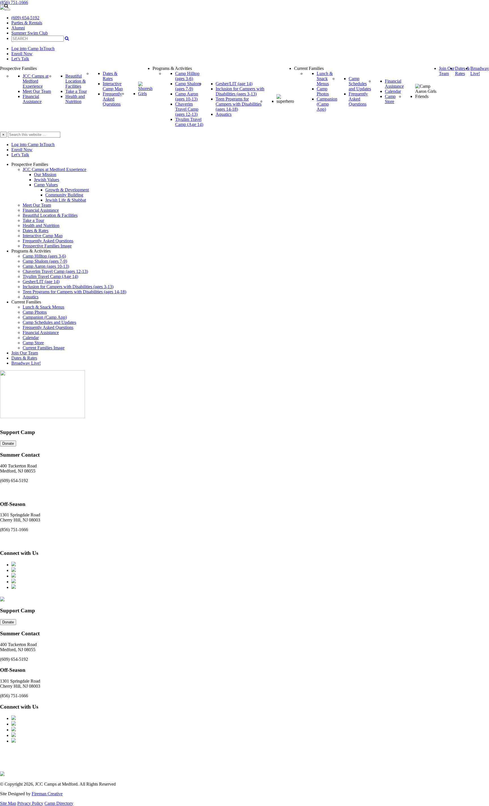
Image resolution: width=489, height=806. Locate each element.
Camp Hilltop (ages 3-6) (44, 256)
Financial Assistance (41, 210)
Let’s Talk (20, 58)
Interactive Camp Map (43, 235)
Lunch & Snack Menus (43, 307)
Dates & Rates (35, 230)
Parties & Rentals (26, 22)
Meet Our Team (37, 205)
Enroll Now (22, 53)
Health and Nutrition (41, 225)
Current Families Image (44, 347)
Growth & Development (67, 189)
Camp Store (33, 342)
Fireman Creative (47, 793)
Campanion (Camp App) (45, 317)
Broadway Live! (26, 363)
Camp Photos (35, 312)
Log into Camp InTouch (33, 48)
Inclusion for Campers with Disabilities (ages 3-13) (68, 286)
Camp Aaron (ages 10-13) (46, 266)
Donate (8, 443)
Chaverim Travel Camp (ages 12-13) (55, 271)
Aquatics (30, 296)
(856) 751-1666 (14, 2)
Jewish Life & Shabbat (65, 200)
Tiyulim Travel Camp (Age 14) (50, 276)
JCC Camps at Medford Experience (54, 169)
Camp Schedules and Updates (49, 322)
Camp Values (46, 184)
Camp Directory (58, 803)
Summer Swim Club (29, 33)
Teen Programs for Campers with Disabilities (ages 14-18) (74, 291)
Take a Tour (33, 220)
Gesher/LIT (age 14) (41, 281)
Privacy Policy (30, 803)
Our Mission (45, 174)
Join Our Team (24, 352)
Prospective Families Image (47, 245)
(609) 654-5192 (25, 17)
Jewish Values (46, 179)
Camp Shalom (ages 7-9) (45, 261)
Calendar (31, 337)
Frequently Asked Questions (48, 240)
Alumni (18, 27)
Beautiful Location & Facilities (50, 215)
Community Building (64, 195)
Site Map (8, 803)
